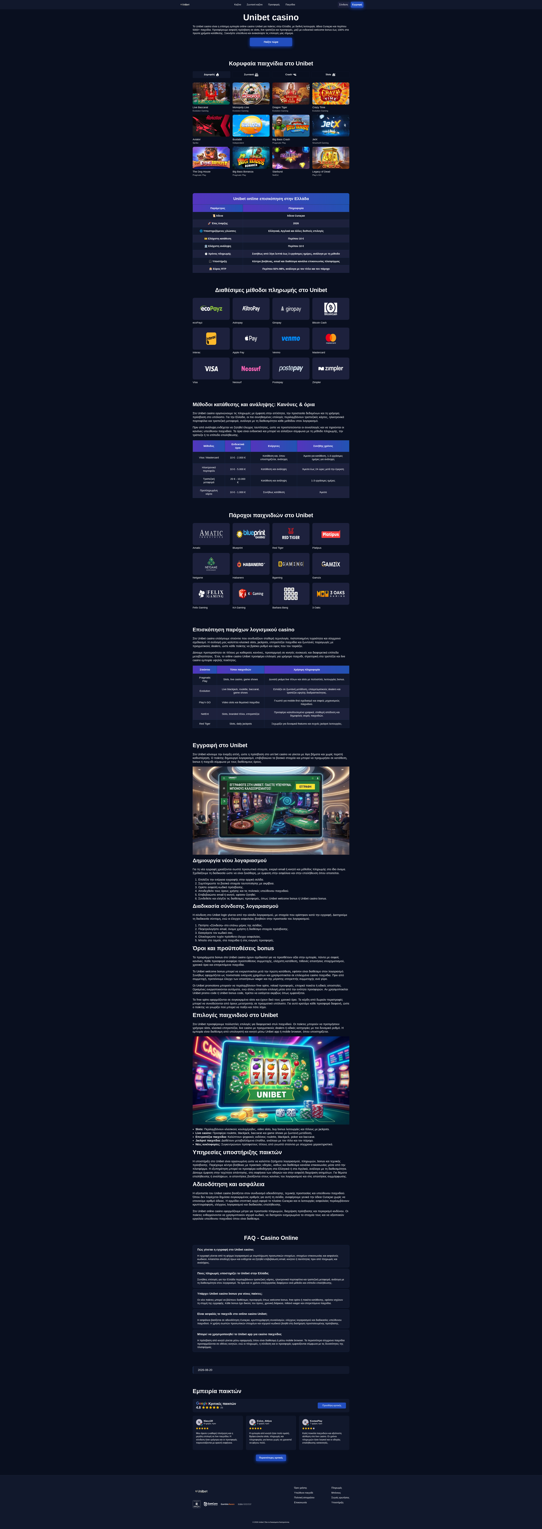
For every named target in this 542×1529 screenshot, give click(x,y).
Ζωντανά (249, 74)
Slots (328, 74)
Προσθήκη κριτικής (331, 1405)
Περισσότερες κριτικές (271, 1458)
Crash (288, 74)
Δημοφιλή (209, 74)
